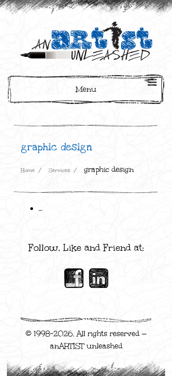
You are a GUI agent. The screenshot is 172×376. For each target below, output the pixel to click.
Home (28, 170)
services (59, 170)
